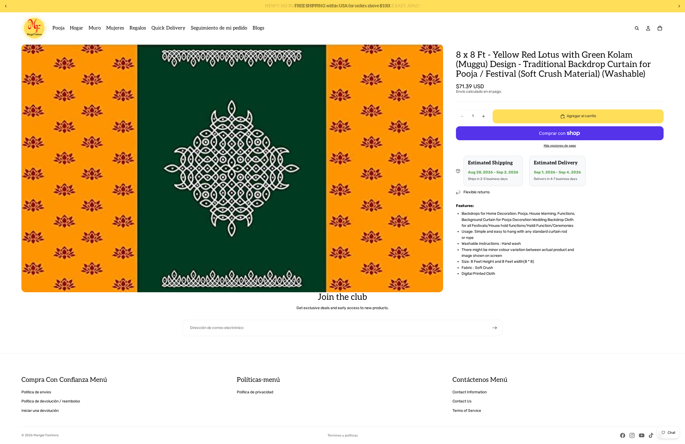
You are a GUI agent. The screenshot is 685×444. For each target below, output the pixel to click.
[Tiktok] (651, 435)
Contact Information (469, 392)
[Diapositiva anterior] (6, 6)
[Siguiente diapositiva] (679, 6)
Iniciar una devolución (40, 410)
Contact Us (461, 401)
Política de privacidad (255, 392)
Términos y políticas (343, 435)
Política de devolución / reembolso (50, 401)
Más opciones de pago (560, 146)
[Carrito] (660, 28)
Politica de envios (36, 392)
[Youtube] (641, 435)
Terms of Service (466, 410)
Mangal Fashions (46, 435)
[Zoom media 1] (232, 168)
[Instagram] (632, 435)
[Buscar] (637, 28)
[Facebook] (622, 435)
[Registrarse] (494, 328)
